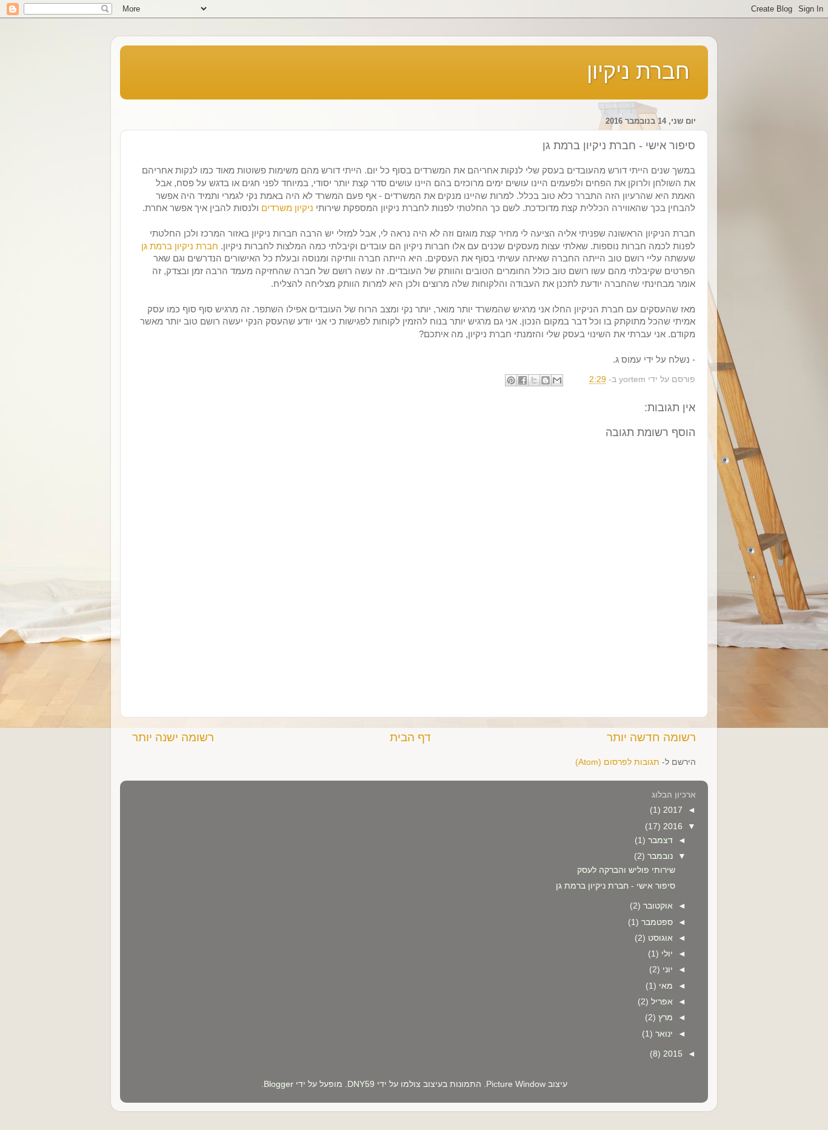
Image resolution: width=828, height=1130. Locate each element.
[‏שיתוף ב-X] (534, 380)
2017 (672, 810)
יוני (666, 969)
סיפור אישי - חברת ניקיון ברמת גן (615, 885)
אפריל (661, 1001)
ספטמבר (656, 922)
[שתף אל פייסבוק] (522, 380)
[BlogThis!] (545, 380)
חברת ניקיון (638, 71)
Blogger (278, 1084)
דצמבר (659, 840)
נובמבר (659, 856)
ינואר (663, 1033)
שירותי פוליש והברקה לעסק (626, 870)
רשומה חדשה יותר (651, 737)
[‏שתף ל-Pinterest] (511, 380)
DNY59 (361, 1084)
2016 (672, 826)
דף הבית (410, 737)
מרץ (664, 1017)
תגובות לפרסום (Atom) (617, 762)
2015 (672, 1053)
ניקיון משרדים (287, 208)
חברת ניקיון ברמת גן (179, 246)
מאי (664, 985)
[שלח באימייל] (557, 380)
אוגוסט (659, 938)
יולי (666, 953)
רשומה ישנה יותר (173, 737)
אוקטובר (657, 905)
